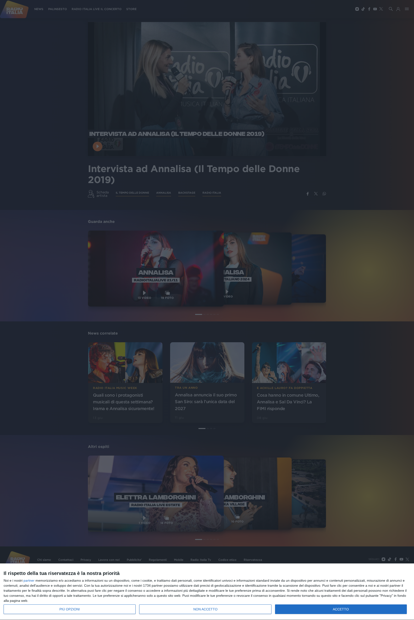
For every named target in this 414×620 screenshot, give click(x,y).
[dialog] (207, 592)
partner (28, 580)
